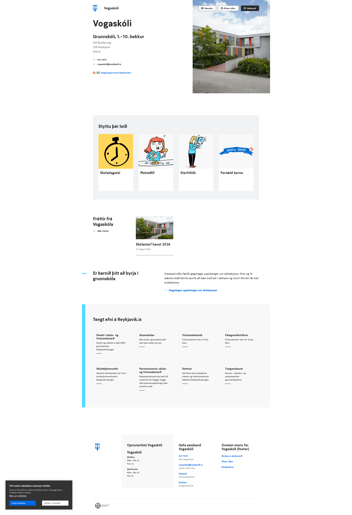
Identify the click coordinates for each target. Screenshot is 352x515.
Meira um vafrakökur (18, 496)
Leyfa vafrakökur (18, 503)
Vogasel (187, 475)
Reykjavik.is (228, 467)
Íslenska (208, 8)
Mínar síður (229, 8)
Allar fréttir (103, 231)
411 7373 (102, 59)
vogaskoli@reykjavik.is (109, 64)
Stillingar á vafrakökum (52, 503)
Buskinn (186, 484)
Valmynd (251, 8)
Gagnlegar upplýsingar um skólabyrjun (193, 290)
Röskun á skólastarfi (232, 456)
